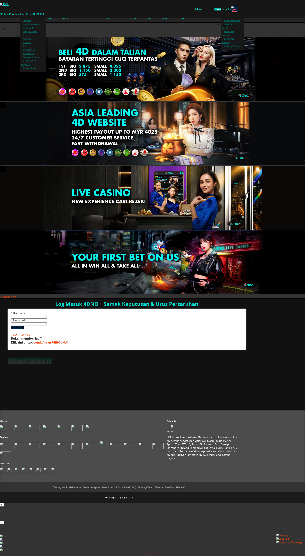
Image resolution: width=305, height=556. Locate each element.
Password (18, 320)
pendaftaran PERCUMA (50, 342)
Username (18, 313)
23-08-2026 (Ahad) (232, 21)
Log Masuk (17, 328)
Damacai (27, 43)
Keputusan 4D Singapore (28, 63)
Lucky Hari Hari (30, 32)
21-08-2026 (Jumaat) (227, 33)
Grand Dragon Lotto (32, 24)
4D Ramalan (75, 487)
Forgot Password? (21, 334)
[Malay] (211, 9)
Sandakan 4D (29, 50)
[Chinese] (208, 9)
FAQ (134, 487)
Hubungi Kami (145, 487)
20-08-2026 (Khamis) (227, 41)
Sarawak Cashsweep (32, 57)
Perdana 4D (28, 28)
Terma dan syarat (91, 487)
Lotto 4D (27, 21)
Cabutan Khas (29, 68)
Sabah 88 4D (28, 53)
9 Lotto (26, 35)
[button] (5, 296)
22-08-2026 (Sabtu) (227, 26)
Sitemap (159, 487)
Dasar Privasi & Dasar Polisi (116, 487)
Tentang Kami (60, 487)
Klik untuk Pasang (152, 554)
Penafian (169, 487)
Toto (25, 46)
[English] (204, 9)
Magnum (27, 39)
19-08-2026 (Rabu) (232, 46)
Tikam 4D (180, 487)
